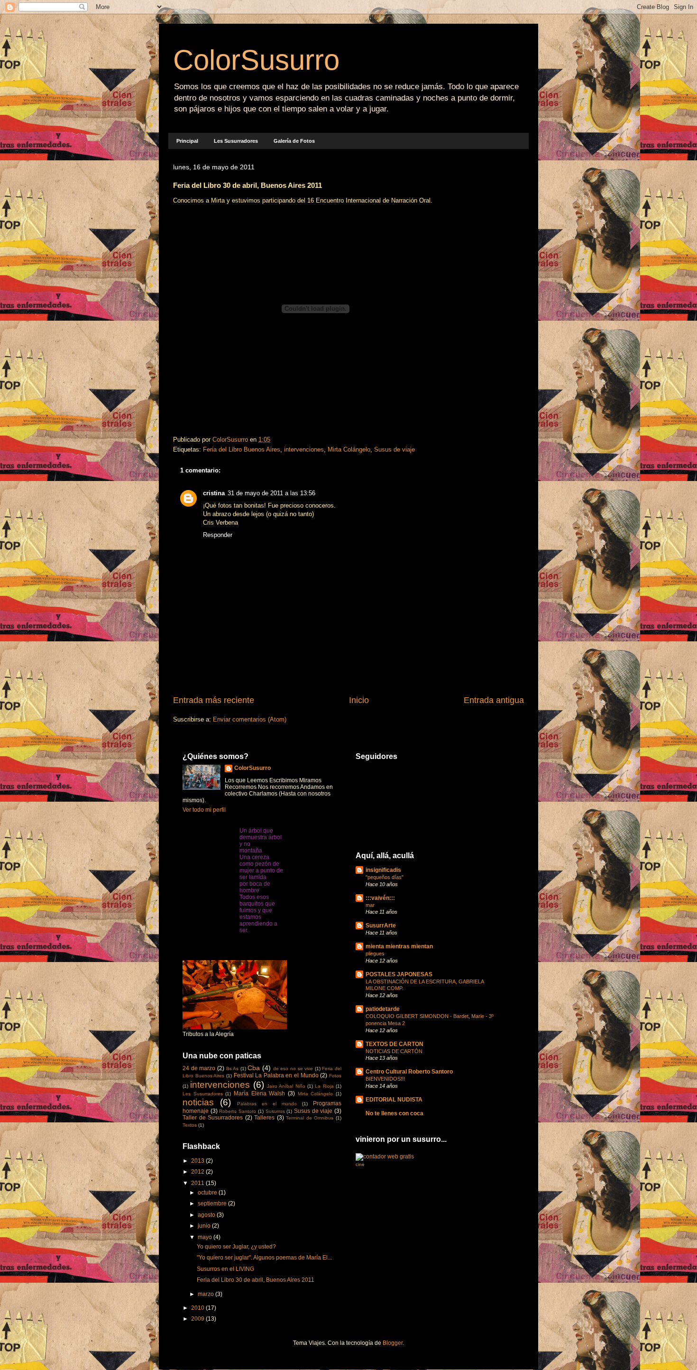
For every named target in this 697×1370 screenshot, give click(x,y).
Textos (190, 1125)
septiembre (213, 1203)
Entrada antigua (494, 700)
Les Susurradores (236, 141)
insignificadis (383, 870)
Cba (254, 1068)
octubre (208, 1192)
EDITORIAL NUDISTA (394, 1099)
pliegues (375, 953)
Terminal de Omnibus (309, 1117)
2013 (198, 1160)
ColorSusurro (256, 60)
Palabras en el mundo (267, 1103)
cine (360, 1164)
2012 (198, 1171)
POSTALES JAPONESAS (399, 974)
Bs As (232, 1068)
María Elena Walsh (259, 1093)
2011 (198, 1183)
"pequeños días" (385, 877)
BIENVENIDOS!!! (385, 1079)
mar (370, 905)
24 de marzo (199, 1068)
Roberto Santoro (237, 1111)
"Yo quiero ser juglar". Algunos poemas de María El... (264, 1257)
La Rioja (324, 1086)
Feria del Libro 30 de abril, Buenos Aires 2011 (255, 1280)
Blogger (393, 1343)
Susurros (275, 1111)
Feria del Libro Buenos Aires (241, 449)
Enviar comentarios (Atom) (249, 719)
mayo (205, 1237)
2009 (198, 1318)
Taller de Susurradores (213, 1117)
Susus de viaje (394, 449)
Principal (187, 141)
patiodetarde (383, 1009)
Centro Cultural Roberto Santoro (409, 1071)
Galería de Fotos (294, 141)
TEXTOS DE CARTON (394, 1044)
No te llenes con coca (394, 1113)
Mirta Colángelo (349, 449)
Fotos (335, 1075)
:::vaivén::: (380, 898)
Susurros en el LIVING (225, 1269)
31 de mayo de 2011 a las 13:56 (271, 493)
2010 (198, 1308)
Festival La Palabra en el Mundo (276, 1075)
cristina (214, 493)
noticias (198, 1102)
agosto (207, 1215)
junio (205, 1225)
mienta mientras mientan (399, 946)
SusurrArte (381, 925)
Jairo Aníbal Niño (286, 1086)
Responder (217, 534)
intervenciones (304, 449)
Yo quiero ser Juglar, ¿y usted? (236, 1246)
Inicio (359, 700)
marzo (206, 1294)
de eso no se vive (293, 1068)
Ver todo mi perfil (204, 809)
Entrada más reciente (213, 700)
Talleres (264, 1117)
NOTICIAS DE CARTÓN (394, 1051)
